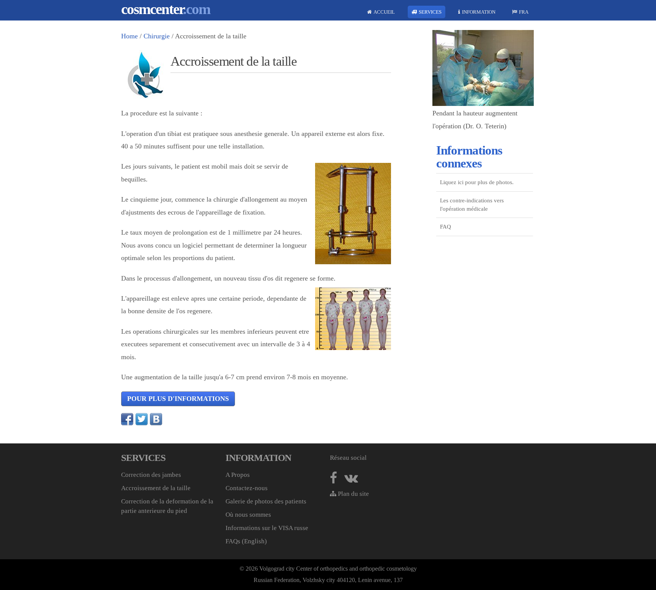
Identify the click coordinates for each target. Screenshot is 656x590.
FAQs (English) (246, 541)
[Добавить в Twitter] (142, 419)
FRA (523, 12)
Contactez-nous (247, 488)
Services (430, 12)
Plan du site (352, 493)
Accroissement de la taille (156, 488)
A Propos (238, 474)
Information (478, 12)
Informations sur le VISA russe (267, 528)
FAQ (445, 227)
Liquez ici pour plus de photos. (477, 182)
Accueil (384, 12)
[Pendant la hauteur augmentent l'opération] (483, 103)
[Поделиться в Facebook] (127, 419)
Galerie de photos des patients (266, 501)
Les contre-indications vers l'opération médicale (472, 204)
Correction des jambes (151, 474)
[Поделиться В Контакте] (156, 419)
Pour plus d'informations (178, 398)
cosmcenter (165, 9)
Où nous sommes (248, 514)
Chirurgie (157, 36)
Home (129, 36)
